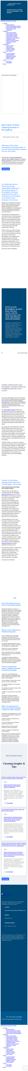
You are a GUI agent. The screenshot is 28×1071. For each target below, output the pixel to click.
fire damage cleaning (11, 542)
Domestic (5, 31)
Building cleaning (10, 57)
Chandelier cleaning (10, 39)
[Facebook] (9, 17)
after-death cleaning (9, 409)
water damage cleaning (11, 493)
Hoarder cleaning (10, 24)
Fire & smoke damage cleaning (13, 26)
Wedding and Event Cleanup (12, 37)
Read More (10, 803)
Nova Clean (12, 1016)
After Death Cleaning (11, 32)
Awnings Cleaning (10, 49)
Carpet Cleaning (10, 45)
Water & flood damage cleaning (13, 27)
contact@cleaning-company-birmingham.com (14, 4)
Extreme (5, 23)
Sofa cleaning (9, 47)
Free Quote (8, 61)
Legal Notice (19, 1016)
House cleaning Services (11, 34)
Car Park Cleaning (10, 53)
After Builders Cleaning (11, 35)
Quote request (6, 169)
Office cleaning (9, 58)
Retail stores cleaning (11, 56)
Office (4, 52)
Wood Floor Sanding (11, 41)
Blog (4, 64)
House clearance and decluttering (11, 29)
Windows (8, 43)
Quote (4, 60)
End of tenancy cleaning (11, 36)
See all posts (5, 879)
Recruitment (9, 62)
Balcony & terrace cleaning (12, 40)
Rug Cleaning (9, 50)
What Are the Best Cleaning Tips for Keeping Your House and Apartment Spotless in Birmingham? (12, 786)
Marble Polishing (10, 54)
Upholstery (5, 44)
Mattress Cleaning (10, 48)
